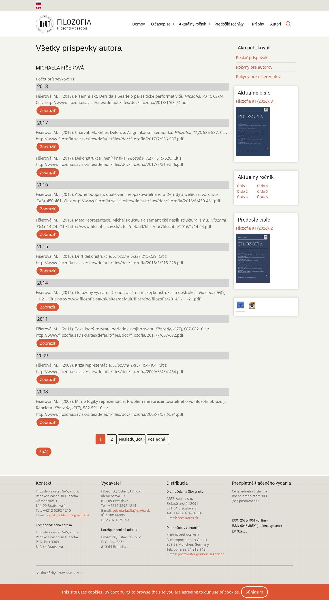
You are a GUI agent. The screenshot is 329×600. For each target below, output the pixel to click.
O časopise (161, 24)
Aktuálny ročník (192, 24)
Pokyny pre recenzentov (258, 76)
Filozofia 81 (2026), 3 (254, 101)
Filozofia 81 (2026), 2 (254, 228)
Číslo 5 (262, 191)
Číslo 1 (242, 186)
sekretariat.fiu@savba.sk (131, 510)
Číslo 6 (262, 197)
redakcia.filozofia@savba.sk (68, 515)
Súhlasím (254, 592)
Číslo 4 (262, 186)
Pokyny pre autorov (254, 67)
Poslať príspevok (251, 57)
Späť (43, 451)
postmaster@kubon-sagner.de (201, 554)
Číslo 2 (242, 191)
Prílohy (258, 24)
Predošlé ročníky (229, 24)
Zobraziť (48, 110)
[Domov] (44, 24)
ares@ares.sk (188, 517)
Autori (275, 24)
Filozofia (74, 22)
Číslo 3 (242, 197)
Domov (138, 24)
